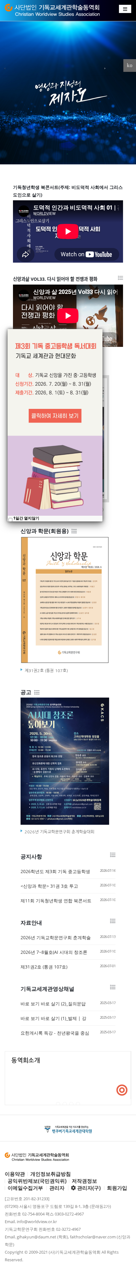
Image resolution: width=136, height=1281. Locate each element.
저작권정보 (84, 1180)
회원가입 (117, 1187)
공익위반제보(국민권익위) (37, 1180)
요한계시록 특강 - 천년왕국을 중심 (55, 1033)
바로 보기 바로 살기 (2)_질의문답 (53, 1004)
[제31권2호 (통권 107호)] (68, 601)
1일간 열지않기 (26, 518)
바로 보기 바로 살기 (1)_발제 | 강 (53, 1018)
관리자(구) (88, 1187)
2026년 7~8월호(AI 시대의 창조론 (54, 952)
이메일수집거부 (25, 1187)
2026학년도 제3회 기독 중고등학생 (55, 871)
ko (130, 65)
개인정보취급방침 (50, 1173)
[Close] (102, 329)
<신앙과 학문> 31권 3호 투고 (49, 886)
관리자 (57, 1187)
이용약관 (15, 1173)
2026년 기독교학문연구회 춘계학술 (56, 937)
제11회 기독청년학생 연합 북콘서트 (56, 901)
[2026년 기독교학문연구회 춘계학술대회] (68, 763)
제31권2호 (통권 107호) (44, 967)
